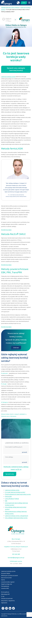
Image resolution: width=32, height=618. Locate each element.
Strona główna (5, 592)
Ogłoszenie (4, 602)
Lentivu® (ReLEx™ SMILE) (12, 498)
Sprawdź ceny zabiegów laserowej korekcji (16, 69)
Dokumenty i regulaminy (8, 600)
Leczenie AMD (5, 588)
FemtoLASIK (8, 496)
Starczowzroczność (6, 577)
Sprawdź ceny (10, 474)
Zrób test (16, 347)
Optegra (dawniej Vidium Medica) (10, 7)
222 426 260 (16, 554)
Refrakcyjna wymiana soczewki (9, 575)
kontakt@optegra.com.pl (16, 557)
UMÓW (23, 2)
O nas (2, 596)
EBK (6, 500)
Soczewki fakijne (5, 573)
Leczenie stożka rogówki (7, 582)
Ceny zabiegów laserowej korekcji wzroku (16, 518)
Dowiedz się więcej (6, 230)
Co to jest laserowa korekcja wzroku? (15, 492)
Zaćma (3, 580)
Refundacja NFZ (5, 594)
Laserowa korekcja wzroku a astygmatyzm (16, 515)
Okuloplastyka (5, 586)
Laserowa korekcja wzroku (8, 76)
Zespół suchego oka (6, 584)
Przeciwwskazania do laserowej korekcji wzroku (18, 494)
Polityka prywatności (7, 598)
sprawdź (24, 452)
